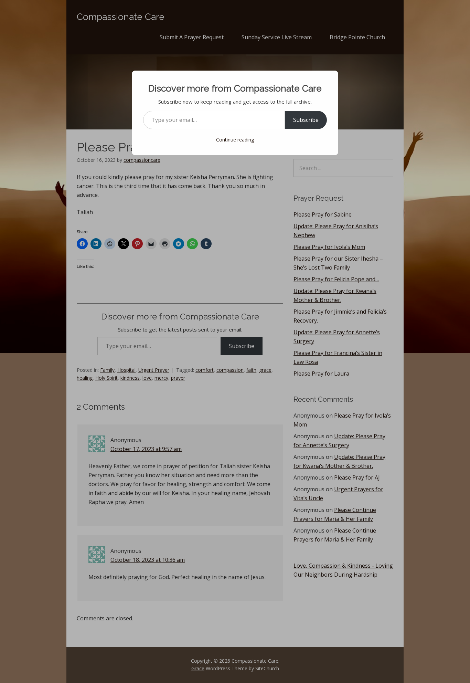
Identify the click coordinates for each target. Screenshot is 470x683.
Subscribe (306, 120)
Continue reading (235, 139)
